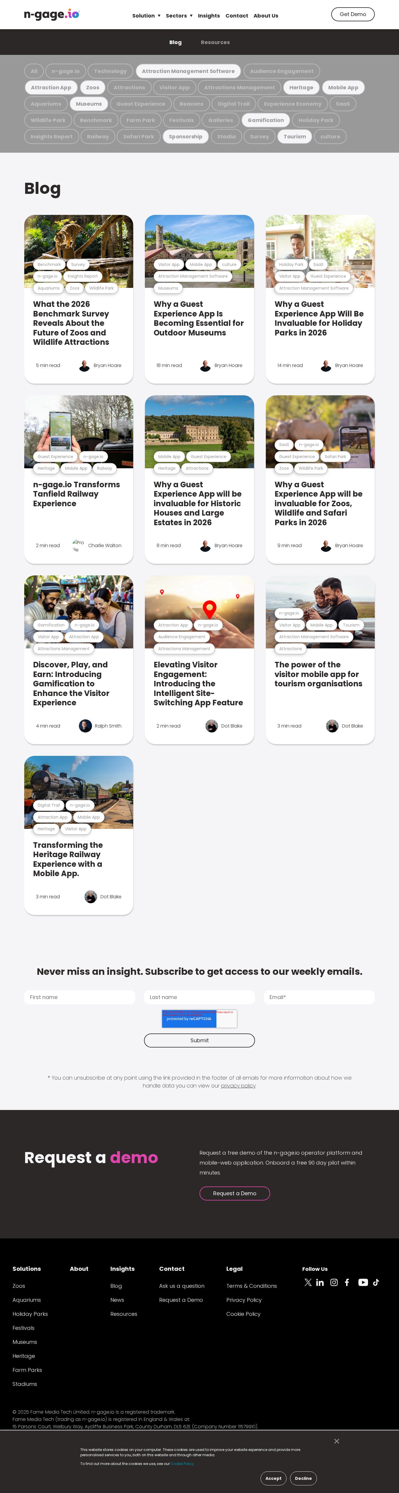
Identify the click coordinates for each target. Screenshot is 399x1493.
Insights (209, 15)
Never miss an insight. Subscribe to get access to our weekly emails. (199, 971)
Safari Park (138, 136)
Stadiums (25, 1384)
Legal (234, 1269)
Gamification (266, 120)
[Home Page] (52, 14)
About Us (266, 15)
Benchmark (96, 120)
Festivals (181, 120)
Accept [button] (274, 1478)
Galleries (220, 120)
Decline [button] (303, 1478)
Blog (175, 42)
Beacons (192, 103)
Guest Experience (141, 103)
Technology (110, 71)
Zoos (92, 87)
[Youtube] (365, 1286)
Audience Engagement (282, 71)
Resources (215, 42)
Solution (143, 15)
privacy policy (238, 1085)
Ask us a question (181, 1286)
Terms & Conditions (251, 1286)
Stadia (226, 136)
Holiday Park (316, 120)
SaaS (343, 103)
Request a (91, 1158)
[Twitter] (309, 1286)
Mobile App (343, 87)
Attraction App (51, 87)
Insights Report (52, 136)
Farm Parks (27, 1370)
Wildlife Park (48, 120)
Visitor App (174, 87)
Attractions (129, 87)
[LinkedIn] (323, 1286)
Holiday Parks (30, 1314)
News (117, 1300)
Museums (89, 103)
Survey (259, 136)
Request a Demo (234, 1193)
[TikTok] (379, 1286)
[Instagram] (337, 1286)
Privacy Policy (244, 1300)
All (34, 71)
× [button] (335, 1441)
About (79, 1269)
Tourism (295, 136)
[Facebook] (351, 1286)
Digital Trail (234, 103)
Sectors (176, 15)
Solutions (27, 1269)
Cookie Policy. (183, 1463)
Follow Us (315, 1269)
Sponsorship (186, 136)
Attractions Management (239, 87)
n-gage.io (66, 71)
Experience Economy (293, 103)
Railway (98, 136)
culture (330, 136)
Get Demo (353, 14)
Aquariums (46, 103)
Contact (236, 15)
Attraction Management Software (188, 71)
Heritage (301, 87)
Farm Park (140, 120)
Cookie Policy (243, 1314)
